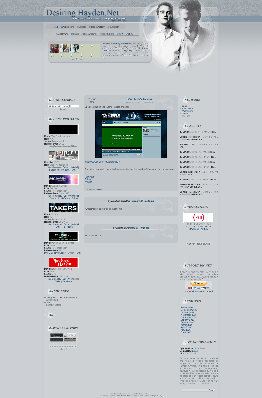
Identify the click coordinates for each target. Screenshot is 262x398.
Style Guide (187, 108)
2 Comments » (147, 103)
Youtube (205, 229)
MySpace (65, 170)
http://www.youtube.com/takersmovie (102, 162)
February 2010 (188, 322)
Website (89, 182)
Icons (184, 106)
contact (143, 55)
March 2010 (186, 325)
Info (50, 196)
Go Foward (132, 394)
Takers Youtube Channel (139, 99)
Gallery (66, 167)
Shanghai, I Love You (56, 297)
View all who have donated (200, 291)
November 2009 (189, 315)
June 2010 (186, 332)
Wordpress (135, 396)
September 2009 (189, 310)
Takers (99, 189)
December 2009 (189, 317)
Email (195, 351)
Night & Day (157, 396)
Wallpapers (187, 111)
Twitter (88, 179)
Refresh (122, 394)
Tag (48, 302)
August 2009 (187, 307)
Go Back (114, 394)
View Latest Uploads (74, 59)
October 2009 (187, 312)
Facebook (89, 177)
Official (189, 226)
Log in (148, 394)
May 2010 (186, 330)
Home (140, 394)
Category (57, 196)
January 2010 (187, 320)
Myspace (194, 229)
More (62, 349)
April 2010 (186, 327)
